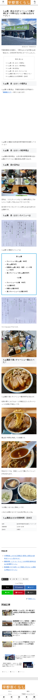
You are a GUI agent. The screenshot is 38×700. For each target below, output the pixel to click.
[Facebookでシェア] (6, 556)
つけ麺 (13, 579)
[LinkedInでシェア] (15, 561)
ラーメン (6, 579)
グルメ (10, 691)
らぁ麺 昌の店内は (13, 68)
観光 (28, 691)
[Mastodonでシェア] (15, 551)
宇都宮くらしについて (28, 694)
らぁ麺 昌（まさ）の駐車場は (16, 65)
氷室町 (26, 579)
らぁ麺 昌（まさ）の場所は (15, 63)
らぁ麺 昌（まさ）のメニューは (17, 71)
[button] (30, 592)
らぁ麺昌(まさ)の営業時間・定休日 (17, 76)
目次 (16, 59)
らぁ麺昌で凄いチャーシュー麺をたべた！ (19, 73)
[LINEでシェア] (23, 556)
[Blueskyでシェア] (23, 551)
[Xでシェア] (6, 551)
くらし (10, 694)
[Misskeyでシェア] (32, 551)
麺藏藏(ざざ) (7, 92)
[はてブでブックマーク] (15, 556)
